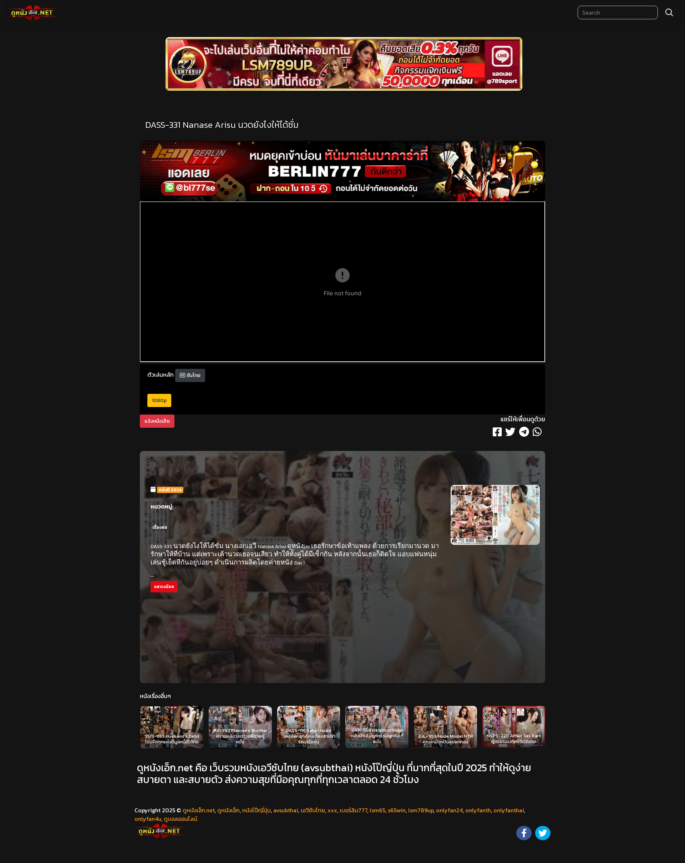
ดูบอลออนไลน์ (180, 818)
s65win (397, 810)
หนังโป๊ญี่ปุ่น (256, 810)
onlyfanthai (508, 810)
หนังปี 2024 (170, 490)
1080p (159, 400)
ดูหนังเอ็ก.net (199, 810)
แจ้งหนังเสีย (157, 421)
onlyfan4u (148, 818)
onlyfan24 (449, 810)
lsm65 (377, 810)
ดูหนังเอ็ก (228, 810)
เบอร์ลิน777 (353, 810)
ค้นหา (669, 12)
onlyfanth (478, 810)
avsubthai (285, 810)
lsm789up (420, 810)
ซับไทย (193, 375)
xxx (332, 810)
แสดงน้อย (164, 586)
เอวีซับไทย (313, 810)
